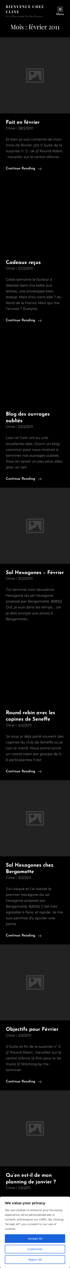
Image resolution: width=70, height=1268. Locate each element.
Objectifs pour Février (32, 1029)
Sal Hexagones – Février (35, 572)
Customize (35, 1249)
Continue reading (24, 169)
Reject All (35, 1259)
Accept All (35, 1238)
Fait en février (23, 122)
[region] (35, 1232)
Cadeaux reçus (23, 262)
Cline (10, 128)
